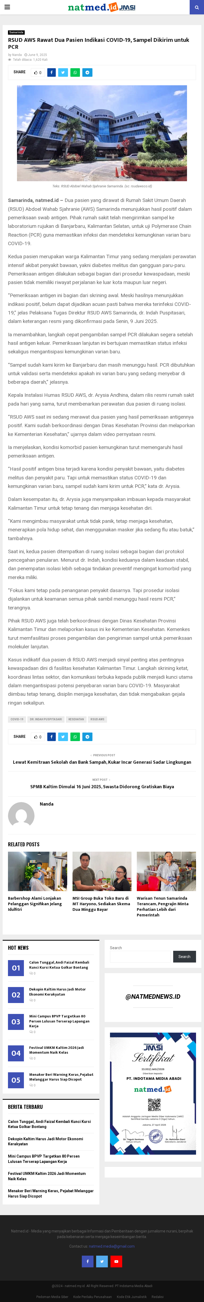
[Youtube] (116, 1261)
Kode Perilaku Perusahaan (92, 1297)
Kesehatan (76, 719)
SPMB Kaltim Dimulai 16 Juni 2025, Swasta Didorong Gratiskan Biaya (102, 787)
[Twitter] (102, 1261)
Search (116, 948)
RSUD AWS (97, 719)
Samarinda (16, 32)
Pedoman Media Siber (52, 1297)
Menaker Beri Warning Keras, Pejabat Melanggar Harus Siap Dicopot (61, 1076)
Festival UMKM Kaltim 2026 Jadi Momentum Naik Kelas (56, 1050)
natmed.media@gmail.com (112, 1246)
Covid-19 (17, 719)
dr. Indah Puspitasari (46, 719)
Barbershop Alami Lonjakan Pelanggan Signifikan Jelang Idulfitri (35, 904)
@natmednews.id (153, 996)
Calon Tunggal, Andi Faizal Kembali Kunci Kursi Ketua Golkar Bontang (59, 964)
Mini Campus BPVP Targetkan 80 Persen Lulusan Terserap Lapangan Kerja (59, 1021)
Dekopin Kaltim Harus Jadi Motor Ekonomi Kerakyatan (57, 991)
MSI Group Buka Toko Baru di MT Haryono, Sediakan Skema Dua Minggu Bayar (101, 904)
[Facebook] (88, 1261)
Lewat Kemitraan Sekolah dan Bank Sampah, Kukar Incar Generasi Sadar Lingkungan (102, 762)
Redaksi (158, 1297)
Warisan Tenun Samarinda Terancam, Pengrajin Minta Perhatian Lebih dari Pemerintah (163, 907)
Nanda (17, 55)
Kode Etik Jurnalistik (132, 1297)
